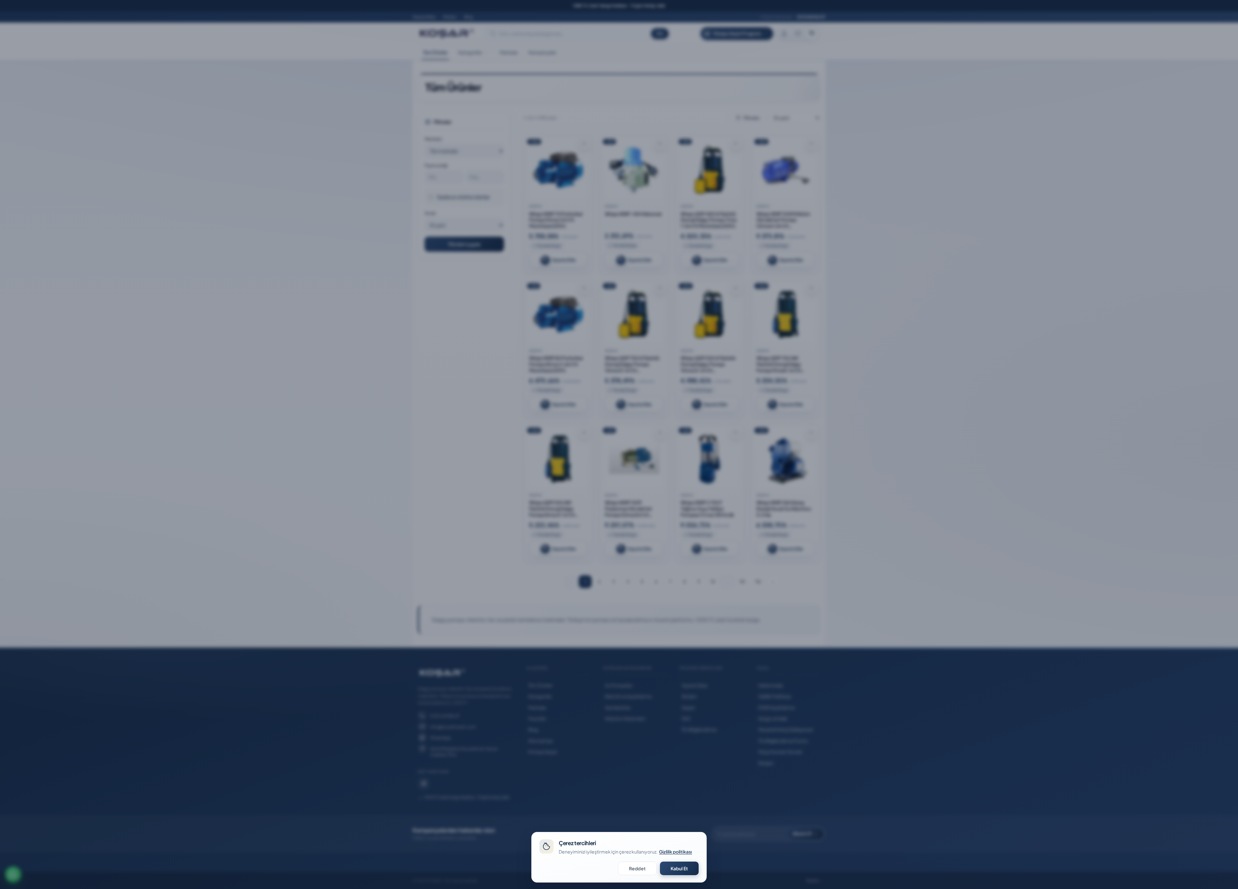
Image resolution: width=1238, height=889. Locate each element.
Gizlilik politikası (675, 851)
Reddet (637, 868)
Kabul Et (679, 868)
